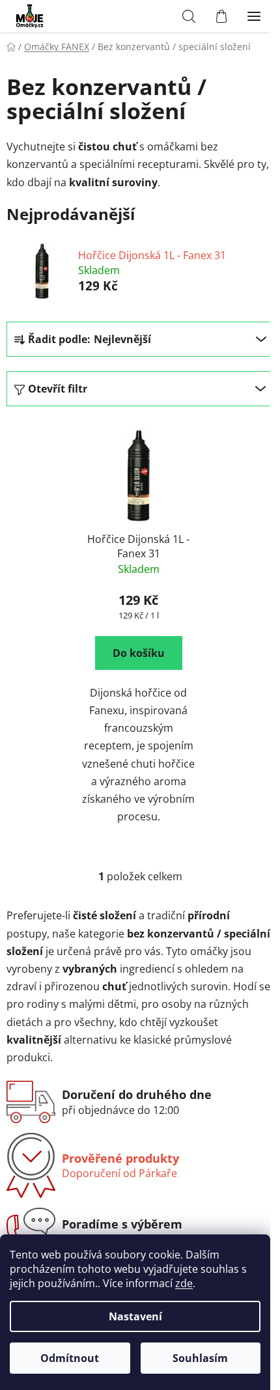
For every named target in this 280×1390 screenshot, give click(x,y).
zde (184, 1283)
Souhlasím (200, 1358)
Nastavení (135, 1316)
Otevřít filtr (57, 389)
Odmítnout (69, 1358)
